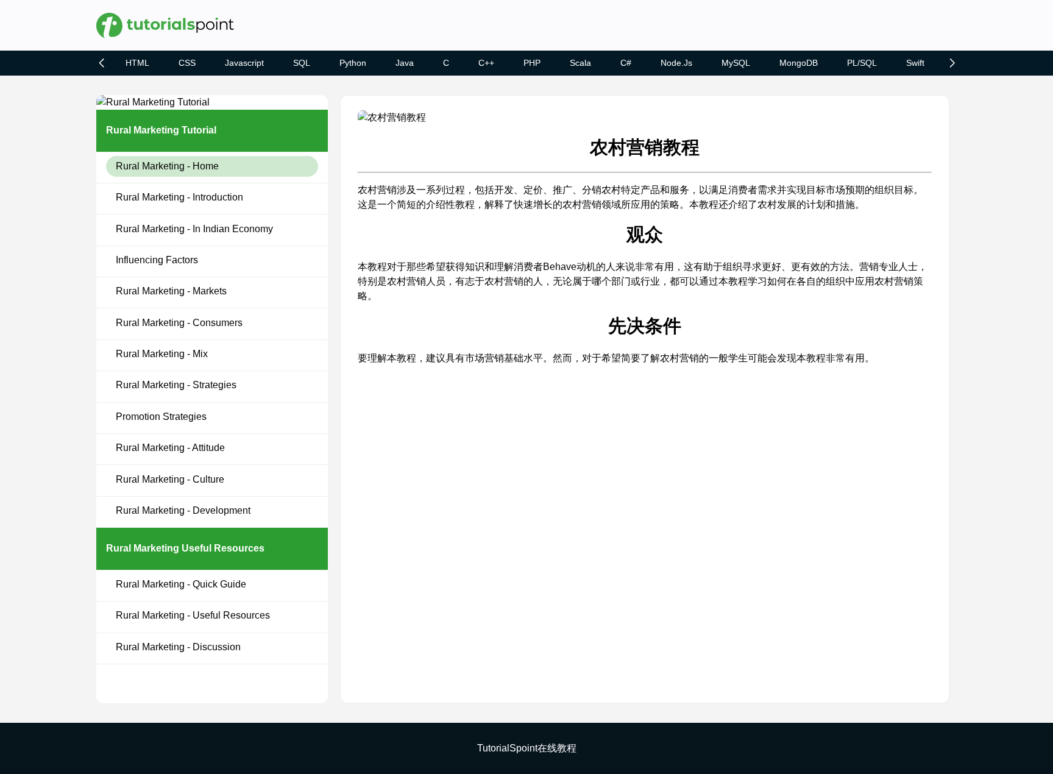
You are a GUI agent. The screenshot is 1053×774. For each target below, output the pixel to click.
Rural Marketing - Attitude (170, 447)
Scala (580, 63)
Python (352, 63)
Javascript (244, 63)
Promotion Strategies (161, 416)
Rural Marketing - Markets (171, 291)
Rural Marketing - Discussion (178, 647)
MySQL (736, 63)
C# (625, 63)
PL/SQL (862, 63)
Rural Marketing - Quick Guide (181, 584)
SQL (301, 63)
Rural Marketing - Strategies (176, 385)
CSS (187, 63)
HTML (137, 63)
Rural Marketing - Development (183, 510)
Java (404, 63)
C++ (486, 63)
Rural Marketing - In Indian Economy (194, 229)
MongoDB (798, 63)
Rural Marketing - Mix (162, 354)
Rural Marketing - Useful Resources (193, 615)
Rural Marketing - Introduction (179, 197)
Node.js (676, 63)
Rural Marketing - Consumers (179, 323)
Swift (915, 63)
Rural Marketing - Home (167, 166)
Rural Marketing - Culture (170, 479)
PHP (532, 63)
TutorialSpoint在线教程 (526, 748)
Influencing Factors (157, 260)
